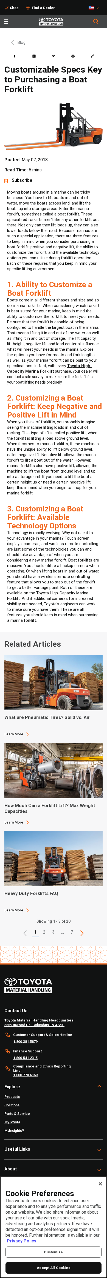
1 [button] (35, 932)
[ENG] (95, 8)
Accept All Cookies (53, 1268)
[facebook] (14, 56)
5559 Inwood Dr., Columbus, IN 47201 (34, 1025)
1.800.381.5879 (25, 1042)
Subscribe (22, 180)
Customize (53, 1252)
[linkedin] (34, 56)
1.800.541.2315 (25, 1058)
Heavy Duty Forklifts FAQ (31, 893)
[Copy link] (92, 56)
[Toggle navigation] (6, 21)
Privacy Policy (21, 1241)
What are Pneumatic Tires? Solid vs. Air (47, 717)
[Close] (100, 1184)
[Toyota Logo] (51, 22)
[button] (25, 933)
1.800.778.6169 (25, 1075)
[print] (73, 56)
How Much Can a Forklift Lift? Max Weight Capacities (49, 808)
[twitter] (53, 56)
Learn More (13, 734)
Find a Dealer (43, 8)
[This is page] (81, 933)
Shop (14, 8)
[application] (53, 695)
